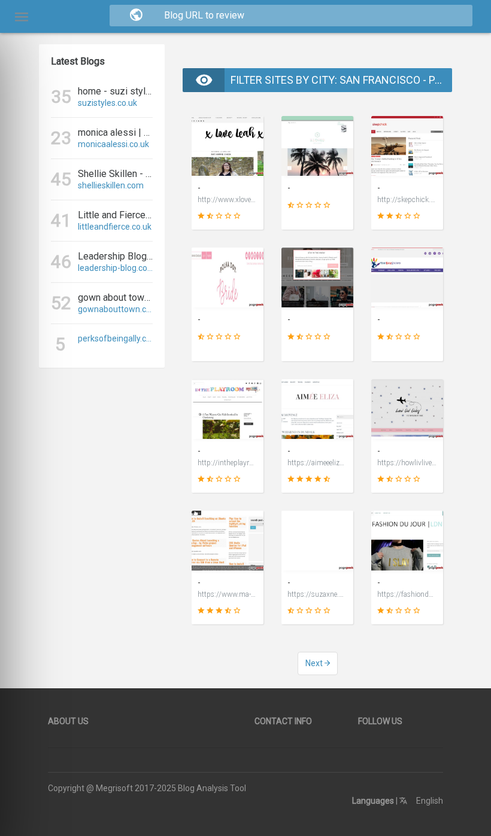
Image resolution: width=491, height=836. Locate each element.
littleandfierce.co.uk (114, 226)
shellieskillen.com (111, 185)
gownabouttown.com (115, 309)
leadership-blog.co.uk (115, 268)
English (428, 801)
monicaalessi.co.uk (113, 144)
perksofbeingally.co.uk (115, 338)
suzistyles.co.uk (107, 103)
